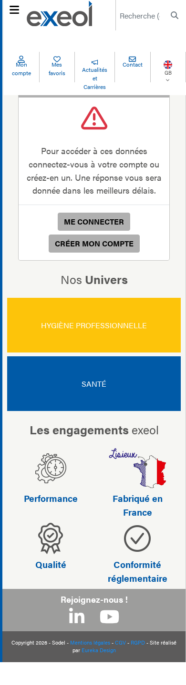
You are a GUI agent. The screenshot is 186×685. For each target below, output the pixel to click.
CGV (120, 642)
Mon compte (21, 68)
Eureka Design (99, 650)
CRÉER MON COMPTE (94, 243)
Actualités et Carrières (94, 78)
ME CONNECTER (94, 221)
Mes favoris (57, 68)
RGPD (138, 642)
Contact (133, 64)
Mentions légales (90, 642)
